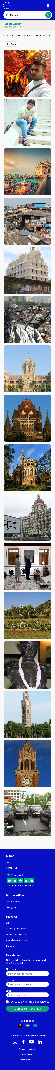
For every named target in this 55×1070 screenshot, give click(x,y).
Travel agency (13, 901)
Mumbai (40, 35)
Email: (9, 990)
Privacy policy (27, 1054)
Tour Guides (15, 35)
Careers (10, 946)
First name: (11, 969)
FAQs (8, 862)
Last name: (11, 980)
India (29, 35)
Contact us (11, 867)
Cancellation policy (27, 1060)
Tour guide (11, 907)
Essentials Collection (16, 934)
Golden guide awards (16, 928)
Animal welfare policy (16, 940)
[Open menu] (48, 5)
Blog (8, 922)
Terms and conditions (27, 1049)
